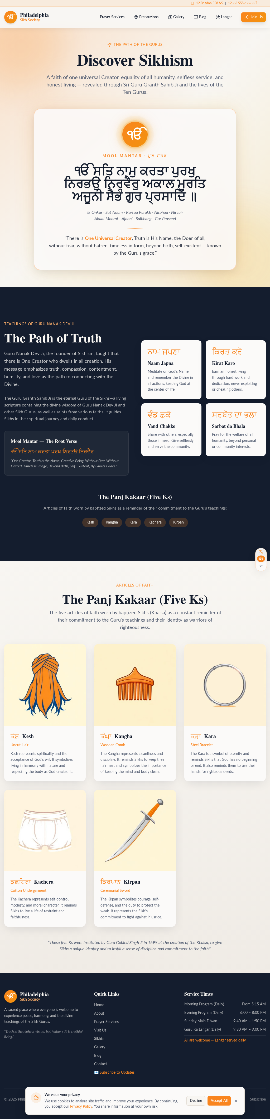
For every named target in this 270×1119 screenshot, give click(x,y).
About (99, 1013)
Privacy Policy (81, 1106)
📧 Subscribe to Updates (114, 1072)
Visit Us (100, 1030)
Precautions (148, 17)
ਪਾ (261, 566)
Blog (202, 17)
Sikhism (100, 1039)
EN (261, 558)
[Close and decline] (236, 1101)
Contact (100, 1064)
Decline (196, 1101)
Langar (226, 17)
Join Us (257, 17)
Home (99, 1005)
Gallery (178, 17)
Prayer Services (112, 17)
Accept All (219, 1101)
